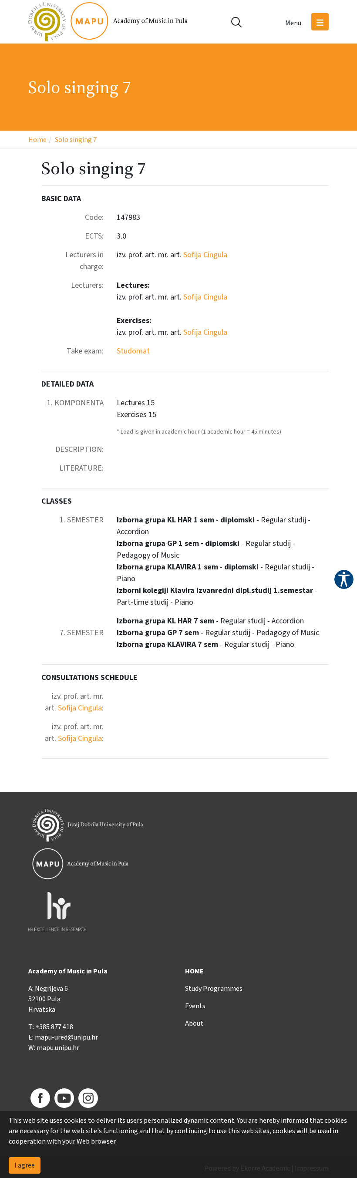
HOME (194, 971)
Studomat (133, 351)
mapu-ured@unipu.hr (66, 1037)
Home (37, 140)
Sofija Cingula (205, 254)
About (194, 1023)
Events (195, 1006)
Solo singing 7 (76, 140)
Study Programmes (213, 988)
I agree (24, 1165)
